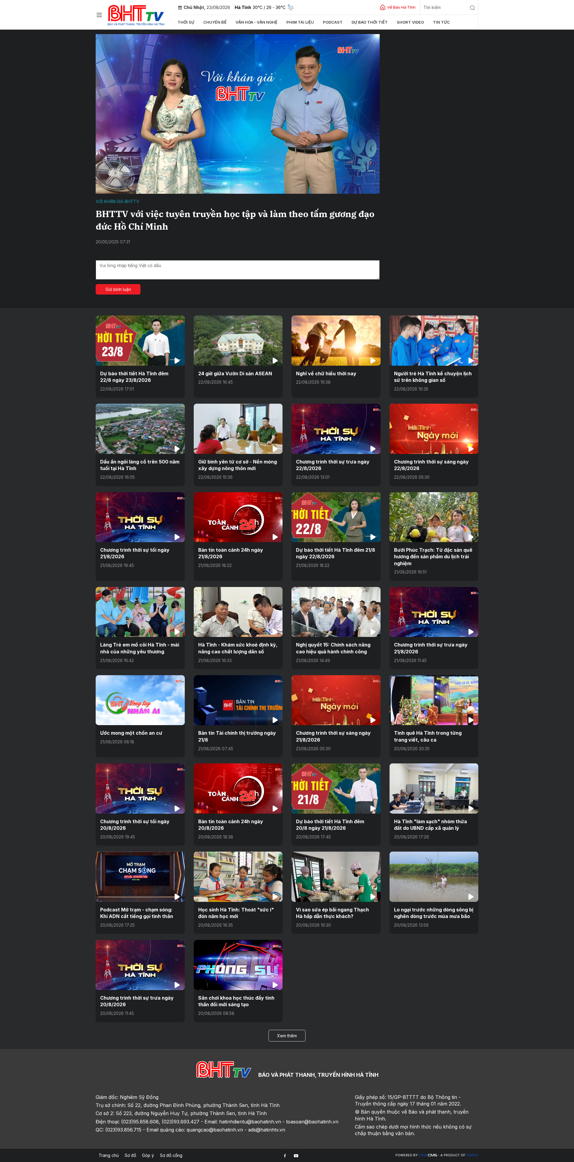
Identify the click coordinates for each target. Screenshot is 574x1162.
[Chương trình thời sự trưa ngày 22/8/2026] (336, 429)
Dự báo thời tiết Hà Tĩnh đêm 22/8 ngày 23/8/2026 (134, 376)
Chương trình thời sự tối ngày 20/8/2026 (135, 824)
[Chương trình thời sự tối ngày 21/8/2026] (140, 517)
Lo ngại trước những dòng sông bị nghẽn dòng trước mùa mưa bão (433, 913)
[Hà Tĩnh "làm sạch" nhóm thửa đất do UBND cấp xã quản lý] (434, 788)
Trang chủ (109, 1155)
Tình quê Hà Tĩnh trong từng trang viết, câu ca (428, 736)
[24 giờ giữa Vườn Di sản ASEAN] (238, 340)
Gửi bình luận (118, 289)
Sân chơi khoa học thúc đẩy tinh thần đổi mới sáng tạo (236, 1001)
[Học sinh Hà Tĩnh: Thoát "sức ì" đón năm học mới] (238, 877)
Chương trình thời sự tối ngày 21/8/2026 (135, 553)
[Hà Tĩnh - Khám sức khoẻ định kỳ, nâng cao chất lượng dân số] (238, 612)
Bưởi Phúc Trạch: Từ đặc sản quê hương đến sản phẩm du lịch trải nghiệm (433, 556)
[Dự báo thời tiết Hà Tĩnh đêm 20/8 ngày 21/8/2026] (336, 788)
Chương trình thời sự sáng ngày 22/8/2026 (431, 465)
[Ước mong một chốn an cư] (140, 700)
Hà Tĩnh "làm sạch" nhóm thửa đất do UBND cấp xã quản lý (430, 824)
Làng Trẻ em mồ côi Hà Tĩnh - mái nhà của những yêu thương (139, 648)
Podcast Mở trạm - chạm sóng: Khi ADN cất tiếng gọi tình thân (136, 913)
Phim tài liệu (300, 22)
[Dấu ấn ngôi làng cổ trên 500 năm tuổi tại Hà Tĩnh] (140, 429)
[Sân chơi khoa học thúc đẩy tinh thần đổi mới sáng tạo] (238, 965)
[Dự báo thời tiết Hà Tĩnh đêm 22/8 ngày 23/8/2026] (140, 340)
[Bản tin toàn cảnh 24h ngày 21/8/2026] (238, 517)
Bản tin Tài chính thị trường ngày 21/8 (237, 736)
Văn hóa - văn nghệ (256, 22)
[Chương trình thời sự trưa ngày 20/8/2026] (140, 965)
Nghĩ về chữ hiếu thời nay (326, 373)
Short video (410, 22)
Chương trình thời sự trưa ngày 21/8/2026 (431, 648)
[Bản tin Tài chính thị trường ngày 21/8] (238, 700)
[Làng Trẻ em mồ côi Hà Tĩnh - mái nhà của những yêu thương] (140, 612)
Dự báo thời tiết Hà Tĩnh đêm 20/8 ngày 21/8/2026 (330, 824)
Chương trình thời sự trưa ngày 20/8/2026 (137, 1001)
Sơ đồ (130, 1155)
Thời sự (186, 22)
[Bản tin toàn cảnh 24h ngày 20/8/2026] (238, 788)
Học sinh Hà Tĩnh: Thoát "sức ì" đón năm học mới (236, 913)
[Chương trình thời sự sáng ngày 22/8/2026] (434, 429)
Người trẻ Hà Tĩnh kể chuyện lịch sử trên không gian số (433, 376)
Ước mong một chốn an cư (131, 733)
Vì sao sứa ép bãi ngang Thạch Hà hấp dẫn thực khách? (332, 913)
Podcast (333, 22)
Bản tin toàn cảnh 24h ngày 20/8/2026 (230, 824)
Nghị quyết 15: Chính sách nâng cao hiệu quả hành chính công (333, 648)
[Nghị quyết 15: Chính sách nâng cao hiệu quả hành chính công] (336, 612)
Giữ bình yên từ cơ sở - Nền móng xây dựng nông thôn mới (237, 465)
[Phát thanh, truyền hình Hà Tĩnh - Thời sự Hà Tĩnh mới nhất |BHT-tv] (136, 14)
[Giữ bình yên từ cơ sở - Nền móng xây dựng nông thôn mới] (238, 429)
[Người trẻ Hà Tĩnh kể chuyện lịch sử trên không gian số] (434, 340)
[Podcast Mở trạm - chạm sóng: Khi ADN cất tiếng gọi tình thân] (140, 877)
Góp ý (148, 1155)
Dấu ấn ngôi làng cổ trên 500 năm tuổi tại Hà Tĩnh (139, 465)
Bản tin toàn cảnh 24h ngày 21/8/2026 (230, 553)
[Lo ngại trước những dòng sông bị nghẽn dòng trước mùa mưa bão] (434, 877)
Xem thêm (287, 1035)
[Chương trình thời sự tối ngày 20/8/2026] (140, 788)
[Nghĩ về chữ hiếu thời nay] (336, 340)
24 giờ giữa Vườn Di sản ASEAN (235, 373)
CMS (428, 1155)
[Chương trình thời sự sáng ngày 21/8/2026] (336, 700)
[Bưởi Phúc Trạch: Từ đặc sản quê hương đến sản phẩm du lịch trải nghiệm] (434, 517)
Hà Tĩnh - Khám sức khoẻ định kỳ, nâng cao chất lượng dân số (237, 648)
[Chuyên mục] (99, 15)
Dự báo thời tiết (370, 22)
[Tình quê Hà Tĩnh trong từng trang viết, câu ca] (434, 700)
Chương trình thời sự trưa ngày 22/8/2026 (333, 465)
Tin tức (441, 22)
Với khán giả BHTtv (117, 201)
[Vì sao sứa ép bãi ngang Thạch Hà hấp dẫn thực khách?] (336, 877)
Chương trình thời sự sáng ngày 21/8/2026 (333, 736)
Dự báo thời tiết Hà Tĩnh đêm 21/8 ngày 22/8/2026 (335, 553)
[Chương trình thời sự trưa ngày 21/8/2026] (434, 612)
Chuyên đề (215, 22)
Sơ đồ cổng (171, 1155)
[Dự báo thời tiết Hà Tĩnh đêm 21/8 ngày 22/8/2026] (336, 517)
